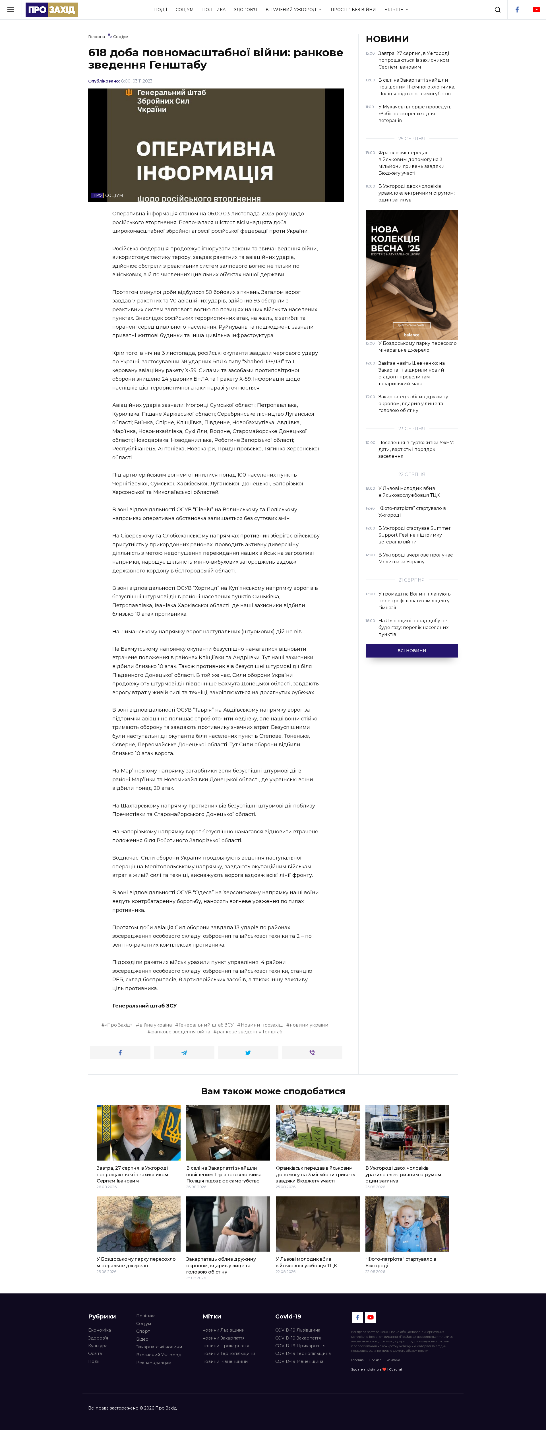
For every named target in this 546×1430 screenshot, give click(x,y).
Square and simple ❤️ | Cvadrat (376, 1369)
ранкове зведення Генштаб (249, 1032)
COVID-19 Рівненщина (299, 1361)
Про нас (375, 1360)
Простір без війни (353, 9)
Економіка (99, 1330)
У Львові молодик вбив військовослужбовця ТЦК (306, 1262)
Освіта (95, 1353)
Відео (142, 1339)
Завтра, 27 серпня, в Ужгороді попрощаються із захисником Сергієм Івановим (132, 1174)
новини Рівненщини (225, 1361)
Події (160, 9)
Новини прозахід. (262, 1025)
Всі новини (412, 650)
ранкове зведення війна (180, 1032)
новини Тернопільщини (228, 1353)
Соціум (185, 9)
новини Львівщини (223, 1330)
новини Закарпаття (223, 1338)
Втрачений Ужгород (291, 9)
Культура (97, 1345)
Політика (214, 9)
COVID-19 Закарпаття (298, 1338)
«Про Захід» (119, 1025)
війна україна (156, 1025)
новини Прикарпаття (225, 1345)
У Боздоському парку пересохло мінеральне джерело (136, 1262)
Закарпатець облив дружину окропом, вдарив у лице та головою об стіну (221, 1265)
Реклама (393, 1360)
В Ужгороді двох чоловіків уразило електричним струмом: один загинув (403, 1174)
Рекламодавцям (153, 1362)
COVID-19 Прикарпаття (300, 1345)
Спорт (143, 1331)
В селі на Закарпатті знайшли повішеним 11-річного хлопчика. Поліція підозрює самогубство (224, 1174)
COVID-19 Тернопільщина (303, 1353)
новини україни (309, 1025)
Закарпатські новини (159, 1346)
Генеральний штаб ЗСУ (206, 1025)
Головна (357, 1360)
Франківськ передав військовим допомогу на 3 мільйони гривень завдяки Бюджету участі (315, 1174)
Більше (393, 9)
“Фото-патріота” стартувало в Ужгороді (400, 1262)
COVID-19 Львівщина (297, 1330)
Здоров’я (245, 9)
